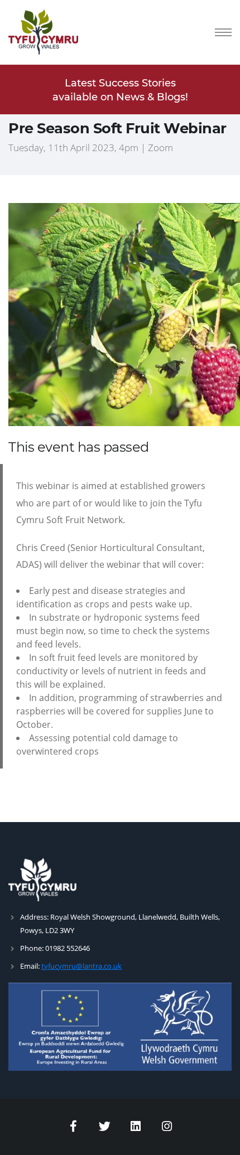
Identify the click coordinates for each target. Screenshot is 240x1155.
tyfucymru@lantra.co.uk (81, 966)
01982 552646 (67, 948)
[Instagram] (167, 1126)
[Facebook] (74, 1126)
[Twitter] (105, 1126)
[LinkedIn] (136, 1126)
